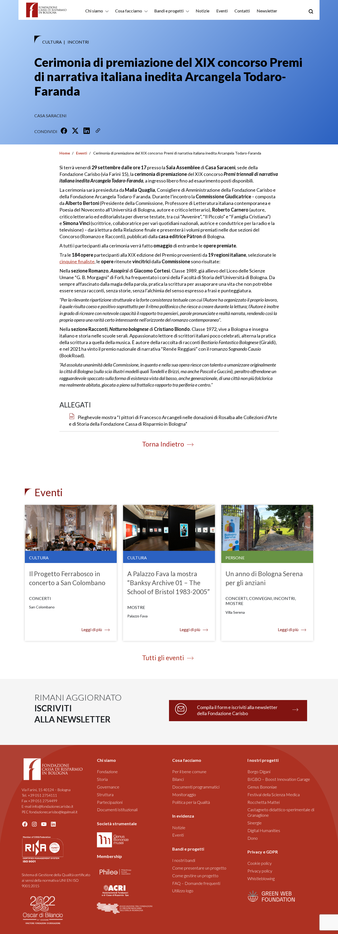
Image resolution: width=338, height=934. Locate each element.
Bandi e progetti (169, 10)
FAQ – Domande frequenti (196, 883)
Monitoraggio (184, 794)
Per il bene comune (189, 771)
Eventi (222, 10)
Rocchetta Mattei (263, 802)
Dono (252, 838)
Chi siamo (94, 10)
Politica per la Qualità (191, 802)
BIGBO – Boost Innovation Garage (278, 779)
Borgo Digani (258, 771)
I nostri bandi (183, 860)
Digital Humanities (263, 830)
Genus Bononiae (262, 786)
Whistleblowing (261, 878)
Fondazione (107, 771)
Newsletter (267, 10)
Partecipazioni (110, 802)
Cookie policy (259, 863)
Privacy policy (259, 870)
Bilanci (178, 779)
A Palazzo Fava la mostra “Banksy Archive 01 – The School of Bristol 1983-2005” (168, 582)
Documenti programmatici (195, 786)
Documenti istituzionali (117, 809)
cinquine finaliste (77, 261)
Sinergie (254, 822)
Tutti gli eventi (163, 657)
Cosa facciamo (128, 10)
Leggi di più (91, 629)
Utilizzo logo (182, 890)
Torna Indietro (163, 444)
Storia (102, 779)
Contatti (242, 10)
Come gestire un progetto (195, 875)
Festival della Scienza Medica (273, 794)
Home (64, 153)
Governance (108, 786)
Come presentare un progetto (199, 867)
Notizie (202, 10)
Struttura (105, 794)
